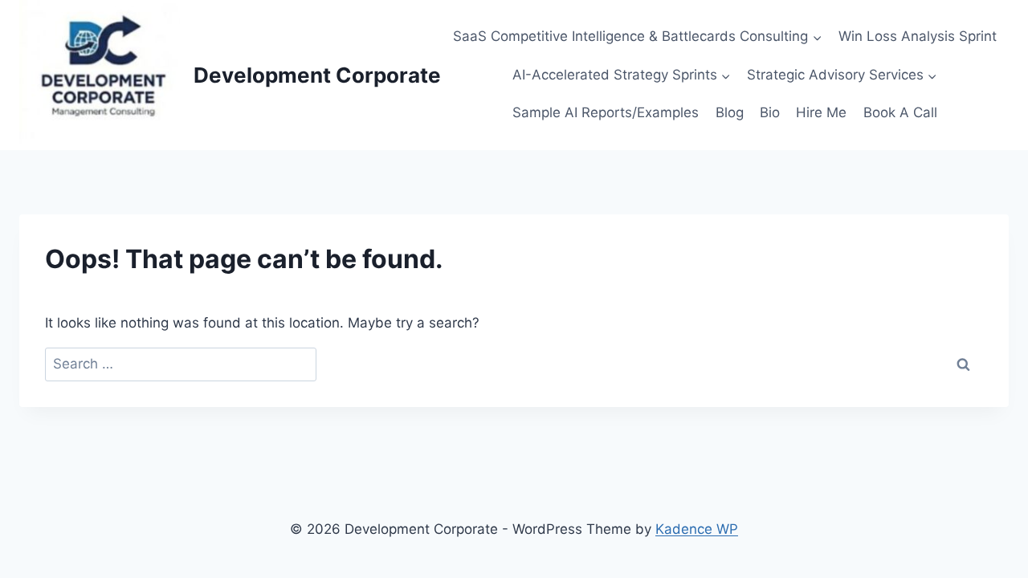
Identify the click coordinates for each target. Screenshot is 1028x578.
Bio (770, 112)
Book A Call (900, 112)
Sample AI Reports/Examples (605, 112)
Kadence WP (696, 529)
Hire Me (821, 112)
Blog (730, 112)
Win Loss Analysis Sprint (917, 36)
